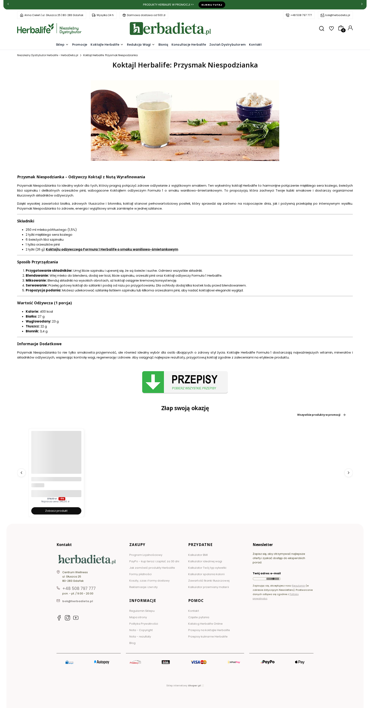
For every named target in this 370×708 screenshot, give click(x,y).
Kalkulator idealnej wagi (205, 561)
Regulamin (298, 585)
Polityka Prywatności (143, 624)
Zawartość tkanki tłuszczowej (209, 581)
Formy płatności (140, 574)
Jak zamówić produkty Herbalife (152, 568)
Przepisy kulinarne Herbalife (208, 636)
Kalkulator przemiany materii (208, 587)
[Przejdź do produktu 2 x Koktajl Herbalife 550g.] (56, 456)
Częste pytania (198, 617)
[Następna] (362, 4)
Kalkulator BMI (198, 555)
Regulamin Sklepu (142, 611)
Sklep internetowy (183, 685)
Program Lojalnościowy (145, 555)
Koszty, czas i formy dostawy (149, 581)
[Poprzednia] (8, 4)
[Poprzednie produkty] (21, 472)
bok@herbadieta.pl (337, 15)
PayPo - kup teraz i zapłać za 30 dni (154, 561)
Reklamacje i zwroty (143, 587)
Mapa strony (138, 617)
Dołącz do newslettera (272, 579)
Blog (132, 643)
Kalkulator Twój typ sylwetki (207, 568)
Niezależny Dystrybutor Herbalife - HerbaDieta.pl (47, 55)
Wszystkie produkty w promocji (318, 415)
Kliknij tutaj (211, 4)
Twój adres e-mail (267, 573)
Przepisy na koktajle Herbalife (209, 630)
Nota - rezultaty (140, 636)
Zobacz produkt (56, 511)
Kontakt (193, 611)
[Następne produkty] (348, 472)
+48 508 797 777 (301, 15)
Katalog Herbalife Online (205, 624)
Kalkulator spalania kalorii (206, 574)
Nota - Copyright (141, 630)
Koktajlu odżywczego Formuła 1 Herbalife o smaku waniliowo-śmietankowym (112, 249)
